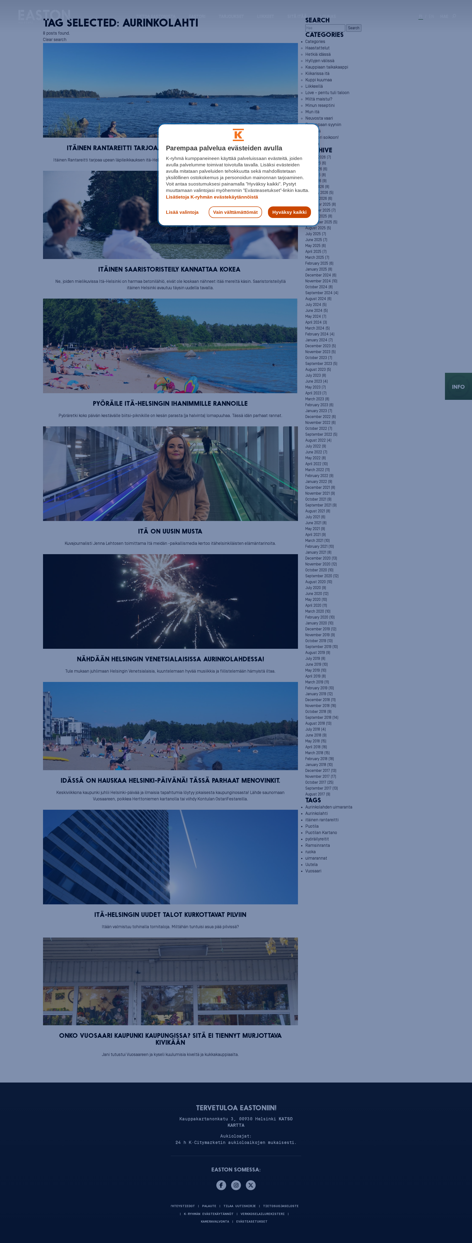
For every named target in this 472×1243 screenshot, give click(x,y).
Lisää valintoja (182, 212)
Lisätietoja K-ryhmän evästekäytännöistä (212, 197)
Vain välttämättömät (235, 212)
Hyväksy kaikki (289, 212)
